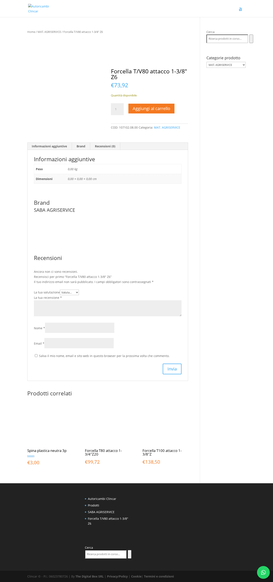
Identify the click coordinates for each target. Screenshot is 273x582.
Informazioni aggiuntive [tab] (49, 146)
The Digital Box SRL (90, 576)
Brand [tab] (81, 146)
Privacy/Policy (117, 576)
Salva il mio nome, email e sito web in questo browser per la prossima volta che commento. (104, 356)
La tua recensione (48, 298)
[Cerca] (251, 39)
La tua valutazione (47, 292)
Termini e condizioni (159, 576)
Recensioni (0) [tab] (105, 146)
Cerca (210, 32)
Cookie (136, 576)
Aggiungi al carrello (151, 108)
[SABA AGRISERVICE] (143, 54)
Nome (39, 328)
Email (39, 343)
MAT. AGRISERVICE (49, 32)
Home (31, 32)
